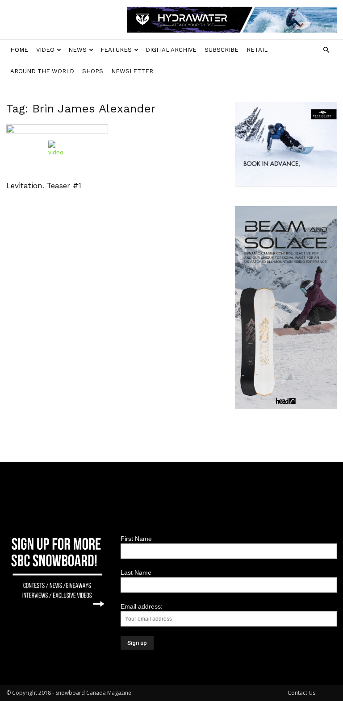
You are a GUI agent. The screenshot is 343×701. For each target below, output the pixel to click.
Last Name (136, 572)
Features (116, 49)
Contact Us (301, 693)
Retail (257, 49)
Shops (92, 71)
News (77, 49)
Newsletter (132, 71)
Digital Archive (171, 49)
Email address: (142, 606)
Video (45, 49)
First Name (136, 538)
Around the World (42, 71)
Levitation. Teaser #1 (43, 185)
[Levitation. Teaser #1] (57, 149)
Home (19, 49)
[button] (326, 50)
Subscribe (221, 49)
